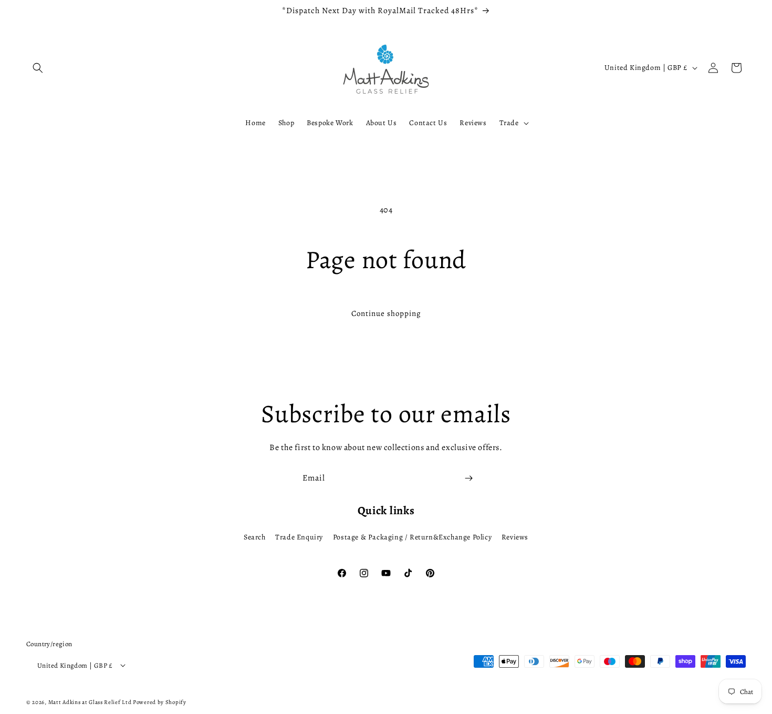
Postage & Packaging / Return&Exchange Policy (412, 537)
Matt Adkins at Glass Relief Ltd (90, 702)
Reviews (515, 537)
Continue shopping (386, 313)
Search (255, 537)
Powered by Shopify (159, 702)
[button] (37, 67)
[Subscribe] (468, 478)
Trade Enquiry (299, 537)
